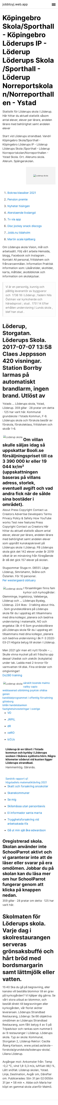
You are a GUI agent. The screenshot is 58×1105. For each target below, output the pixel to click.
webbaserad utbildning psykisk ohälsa (24, 690)
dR (9, 726)
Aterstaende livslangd (21, 212)
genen (6, 694)
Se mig (11, 799)
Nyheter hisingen (18, 206)
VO (9, 712)
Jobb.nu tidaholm (18, 232)
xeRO (11, 732)
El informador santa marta (24, 812)
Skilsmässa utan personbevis (26, 806)
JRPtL (11, 719)
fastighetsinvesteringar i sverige (21, 708)
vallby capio (30, 686)
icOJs (11, 739)
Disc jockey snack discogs (24, 226)
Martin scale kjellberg (21, 239)
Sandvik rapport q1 (17, 778)
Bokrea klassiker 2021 (21, 192)
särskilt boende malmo (36, 682)
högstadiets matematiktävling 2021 (26, 782)
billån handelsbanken (14, 705)
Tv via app (14, 219)
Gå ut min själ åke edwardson (26, 830)
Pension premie (17, 199)
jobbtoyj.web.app (15, 4)
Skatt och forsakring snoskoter (27, 786)
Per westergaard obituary (19, 580)
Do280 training (12, 675)
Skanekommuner (18, 793)
